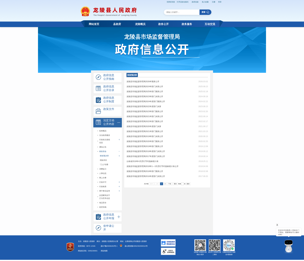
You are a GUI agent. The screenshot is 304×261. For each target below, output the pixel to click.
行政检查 (102, 186)
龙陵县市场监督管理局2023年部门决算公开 (144, 96)
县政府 (117, 24)
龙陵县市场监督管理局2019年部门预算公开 (144, 146)
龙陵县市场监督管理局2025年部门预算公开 (144, 91)
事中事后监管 (104, 191)
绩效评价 (103, 160)
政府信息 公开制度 (108, 99)
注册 (213, 2)
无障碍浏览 (171, 2)
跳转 (188, 184)
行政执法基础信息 (104, 141)
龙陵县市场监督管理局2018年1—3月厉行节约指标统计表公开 (152, 166)
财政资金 (102, 151)
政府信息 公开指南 (108, 77)
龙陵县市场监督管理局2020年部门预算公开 (144, 141)
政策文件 (108, 109)
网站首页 (94, 24)
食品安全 (102, 203)
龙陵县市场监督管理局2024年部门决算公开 (144, 86)
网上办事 (102, 178)
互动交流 (210, 24)
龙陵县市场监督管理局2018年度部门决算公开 (145, 151)
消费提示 (102, 169)
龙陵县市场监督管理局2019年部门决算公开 (144, 136)
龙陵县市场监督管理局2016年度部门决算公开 (145, 176)
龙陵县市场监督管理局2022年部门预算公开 (144, 121)
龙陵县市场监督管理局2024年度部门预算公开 (145, 101)
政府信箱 (195, 2)
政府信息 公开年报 (108, 216)
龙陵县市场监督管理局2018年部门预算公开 (144, 171)
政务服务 (187, 24)
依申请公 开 (108, 227)
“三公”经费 (104, 165)
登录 (219, 2)
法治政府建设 (104, 135)
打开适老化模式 (182, 2)
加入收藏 (205, 2)
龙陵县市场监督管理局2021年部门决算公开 (144, 116)
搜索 (203, 12)
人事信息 (102, 173)
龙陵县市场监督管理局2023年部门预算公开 (144, 111)
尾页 (175, 184)
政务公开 (163, 24)
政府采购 (102, 207)
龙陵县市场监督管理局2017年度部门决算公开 (145, 156)
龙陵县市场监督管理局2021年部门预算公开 (144, 131)
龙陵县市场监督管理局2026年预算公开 (142, 82)
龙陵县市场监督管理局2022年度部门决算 (143, 106)
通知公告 (102, 147)
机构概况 (102, 131)
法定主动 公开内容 (108, 122)
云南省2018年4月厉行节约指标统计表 (142, 161)
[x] (270, 239)
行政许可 (102, 182)
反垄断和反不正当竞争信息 (104, 196)
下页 (169, 184)
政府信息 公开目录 (108, 88)
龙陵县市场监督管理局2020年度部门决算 (143, 126)
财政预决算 (104, 156)
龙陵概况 (140, 24)
